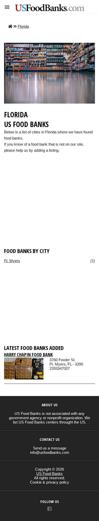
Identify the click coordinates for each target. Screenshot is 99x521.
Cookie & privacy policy (49, 482)
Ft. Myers (12, 261)
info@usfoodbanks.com (49, 452)
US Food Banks (49, 473)
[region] (49, 208)
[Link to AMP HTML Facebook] (49, 509)
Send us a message (49, 448)
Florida (23, 26)
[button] (7, 7)
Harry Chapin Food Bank (28, 354)
